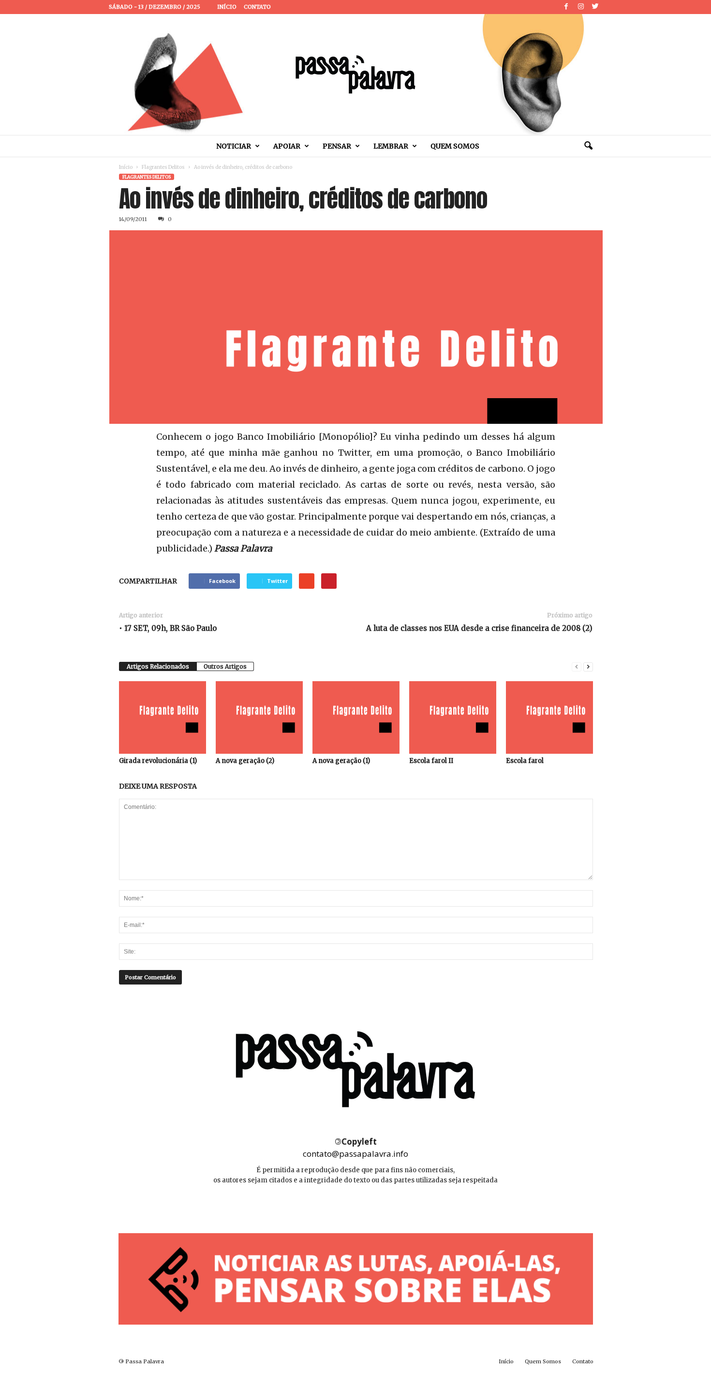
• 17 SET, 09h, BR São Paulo (168, 628)
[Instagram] (581, 7)
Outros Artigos (225, 666)
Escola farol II (431, 761)
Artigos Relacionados (158, 666)
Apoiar (286, 146)
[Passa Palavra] (355, 74)
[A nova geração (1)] (356, 717)
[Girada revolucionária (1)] (162, 717)
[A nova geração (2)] (259, 717)
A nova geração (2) (245, 761)
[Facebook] (566, 7)
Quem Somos (454, 146)
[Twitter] (595, 7)
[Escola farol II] (452, 717)
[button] (588, 146)
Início (227, 6)
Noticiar (233, 146)
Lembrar (390, 146)
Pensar (337, 146)
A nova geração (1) (341, 761)
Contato (257, 6)
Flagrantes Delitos (163, 167)
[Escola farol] (549, 717)
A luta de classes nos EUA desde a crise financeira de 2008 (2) (479, 628)
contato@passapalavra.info (355, 1153)
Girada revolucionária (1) (158, 761)
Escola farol (525, 761)
